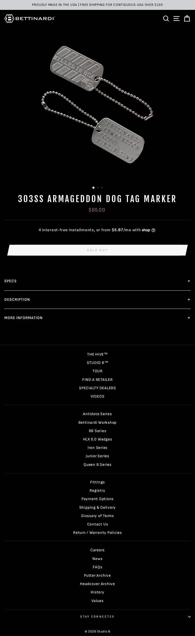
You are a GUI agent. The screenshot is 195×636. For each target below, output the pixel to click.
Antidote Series (97, 414)
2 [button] (98, 188)
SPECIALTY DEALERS (97, 388)
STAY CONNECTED (97, 616)
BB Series (97, 431)
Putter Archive (97, 575)
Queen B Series (97, 464)
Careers (97, 550)
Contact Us (97, 524)
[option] (97, 5)
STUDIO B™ (97, 362)
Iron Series (97, 447)
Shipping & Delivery (97, 507)
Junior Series (97, 456)
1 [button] (93, 188)
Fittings (97, 482)
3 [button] (102, 188)
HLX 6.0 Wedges (97, 439)
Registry (97, 490)
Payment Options (97, 499)
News (97, 558)
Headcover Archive (97, 583)
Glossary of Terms (97, 516)
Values (97, 600)
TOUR (97, 371)
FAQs (97, 567)
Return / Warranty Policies (97, 532)
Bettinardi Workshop (97, 422)
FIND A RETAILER (97, 379)
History (97, 592)
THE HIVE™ (97, 354)
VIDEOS (98, 396)
